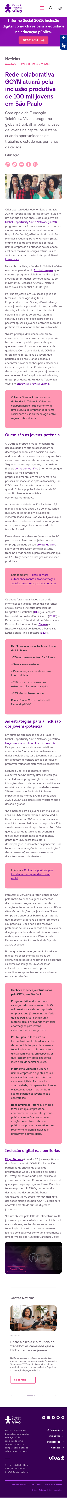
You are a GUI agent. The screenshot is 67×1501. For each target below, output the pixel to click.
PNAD (52, 616)
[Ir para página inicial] (12, 8)
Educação (12, 155)
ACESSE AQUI (31, 40)
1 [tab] (14, 1395)
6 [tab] (53, 1395)
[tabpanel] (33, 1344)
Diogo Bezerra (14, 1159)
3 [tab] (30, 1395)
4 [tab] (37, 1395)
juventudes (12, 259)
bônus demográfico (26, 468)
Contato (55, 1447)
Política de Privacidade (53, 1485)
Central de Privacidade (19, 1485)
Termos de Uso (36, 1485)
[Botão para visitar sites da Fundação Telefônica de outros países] (60, 8)
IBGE (37, 612)
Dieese (42, 624)
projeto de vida (46, 544)
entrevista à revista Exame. (33, 383)
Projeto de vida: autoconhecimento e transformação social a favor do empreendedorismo (33, 579)
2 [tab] (22, 1395)
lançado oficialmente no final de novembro (31, 743)
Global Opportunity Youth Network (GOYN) (31, 222)
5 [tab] (45, 1395)
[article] (33, 741)
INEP (44, 632)
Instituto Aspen (43, 270)
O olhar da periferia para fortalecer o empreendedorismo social (32, 874)
